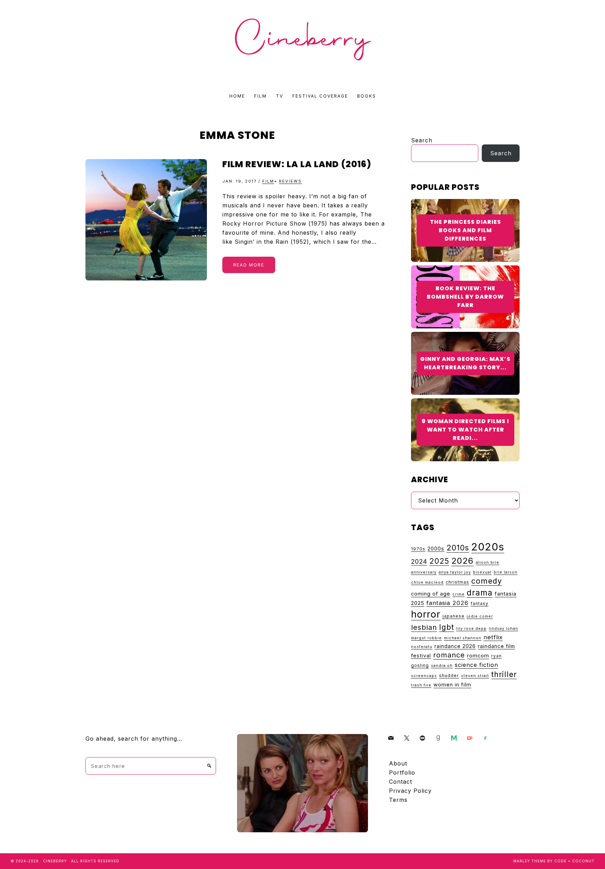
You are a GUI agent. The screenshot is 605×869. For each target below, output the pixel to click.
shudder (449, 675)
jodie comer (480, 616)
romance (449, 655)
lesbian (424, 627)
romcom (478, 656)
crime (458, 594)
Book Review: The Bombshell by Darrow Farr (465, 296)
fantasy (479, 603)
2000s (435, 548)
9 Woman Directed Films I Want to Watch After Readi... (465, 429)
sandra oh (442, 665)
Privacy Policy (410, 790)
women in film (452, 685)
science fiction (476, 664)
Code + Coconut (574, 861)
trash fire (421, 685)
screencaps (424, 676)
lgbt (446, 627)
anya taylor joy (455, 572)
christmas (457, 582)
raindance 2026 (455, 646)
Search (421, 140)
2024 (419, 561)
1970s (418, 548)
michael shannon (462, 638)
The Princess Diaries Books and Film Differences (465, 230)
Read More (248, 265)
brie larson (505, 572)
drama (480, 592)
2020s (487, 547)
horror (425, 614)
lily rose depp (471, 628)
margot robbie (426, 638)
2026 (462, 561)
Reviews (290, 181)
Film (268, 181)
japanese (454, 616)
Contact (400, 781)
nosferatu (421, 646)
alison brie (487, 562)
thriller (504, 674)
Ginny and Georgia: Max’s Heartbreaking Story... (465, 363)
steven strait (475, 676)
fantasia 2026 (447, 602)
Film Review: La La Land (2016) (296, 164)
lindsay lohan (503, 628)
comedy (486, 580)
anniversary (424, 572)
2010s (457, 547)
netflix (493, 637)
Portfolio (402, 772)
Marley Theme (529, 861)
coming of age (430, 594)
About (398, 763)
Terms (398, 799)
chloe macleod (427, 582)
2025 (439, 560)
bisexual (482, 572)
